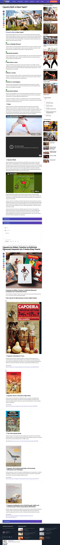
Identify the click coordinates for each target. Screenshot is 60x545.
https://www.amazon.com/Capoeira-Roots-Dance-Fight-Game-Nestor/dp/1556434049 (21, 406)
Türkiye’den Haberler (48, 3)
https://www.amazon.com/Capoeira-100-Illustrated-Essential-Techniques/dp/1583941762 (22, 478)
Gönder (7, 241)
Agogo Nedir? (45, 34)
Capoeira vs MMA (46, 81)
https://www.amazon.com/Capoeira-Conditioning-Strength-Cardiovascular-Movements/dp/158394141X (19, 516)
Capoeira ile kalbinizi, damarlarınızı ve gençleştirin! (29, 529)
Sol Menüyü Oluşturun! (5, 3)
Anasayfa (4, 5)
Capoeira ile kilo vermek (48, 532)
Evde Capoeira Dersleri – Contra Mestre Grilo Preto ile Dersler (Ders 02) (51, 529)
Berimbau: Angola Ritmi (27, 537)
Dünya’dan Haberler (54, 3)
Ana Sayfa (14, 1)
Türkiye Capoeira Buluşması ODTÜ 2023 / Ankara (50, 46)
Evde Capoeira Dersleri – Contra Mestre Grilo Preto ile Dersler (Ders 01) (29, 533)
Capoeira (32, 213)
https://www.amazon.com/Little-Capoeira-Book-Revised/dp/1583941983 (25, 441)
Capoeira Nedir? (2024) (48, 139)
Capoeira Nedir (11, 32)
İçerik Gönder (54, 1)
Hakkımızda (32, 1)
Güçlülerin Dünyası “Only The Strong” (49, 69)
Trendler (37, 1)
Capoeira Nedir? (20, 1)
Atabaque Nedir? (46, 94)
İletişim (42, 1)
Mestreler (26, 1)
